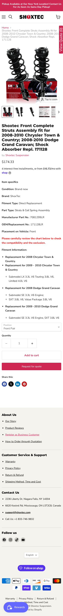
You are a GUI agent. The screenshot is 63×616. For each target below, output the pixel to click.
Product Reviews (14, 428)
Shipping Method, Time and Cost (23, 481)
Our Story (10, 421)
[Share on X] (11, 384)
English (30, 555)
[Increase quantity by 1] (32, 343)
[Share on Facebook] (4, 384)
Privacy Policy (12, 468)
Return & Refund (14, 475)
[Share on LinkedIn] (17, 384)
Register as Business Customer (22, 434)
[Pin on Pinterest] (24, 384)
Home (5, 27)
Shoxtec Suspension (17, 155)
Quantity (6, 335)
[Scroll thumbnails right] (58, 112)
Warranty (10, 461)
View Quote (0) (61, 40)
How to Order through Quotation (23, 441)
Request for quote (31, 366)
